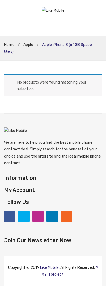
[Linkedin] (52, 216)
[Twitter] (24, 216)
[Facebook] (9, 216)
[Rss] (66, 216)
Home (9, 44)
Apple (28, 44)
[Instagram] (38, 216)
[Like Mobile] (53, 10)
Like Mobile (49, 267)
